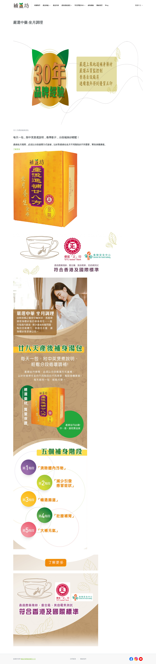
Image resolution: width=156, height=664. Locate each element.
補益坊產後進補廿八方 (28, 659)
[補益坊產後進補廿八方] (21, 5)
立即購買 (73, 659)
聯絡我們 (83, 659)
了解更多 (16, 149)
